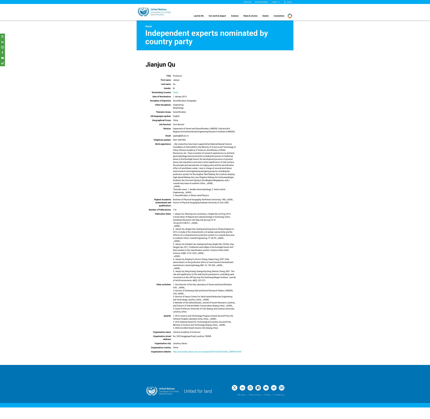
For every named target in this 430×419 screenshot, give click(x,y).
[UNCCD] (154, 12)
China (175, 92)
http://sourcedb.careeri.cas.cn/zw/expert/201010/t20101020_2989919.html (207, 351)
